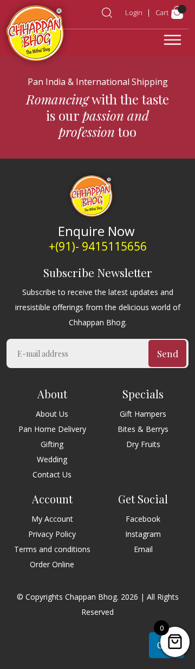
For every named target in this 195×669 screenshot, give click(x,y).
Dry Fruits (143, 444)
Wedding (52, 459)
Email (143, 549)
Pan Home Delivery (52, 429)
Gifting (52, 444)
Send (167, 353)
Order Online (52, 564)
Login (133, 12)
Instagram (143, 534)
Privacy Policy (52, 534)
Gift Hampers (143, 414)
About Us (52, 414)
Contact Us (52, 474)
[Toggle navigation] (172, 40)
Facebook (143, 519)
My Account (52, 519)
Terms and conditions (52, 549)
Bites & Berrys (143, 429)
